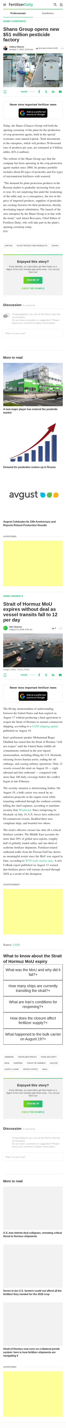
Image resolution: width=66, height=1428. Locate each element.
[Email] (60, 91)
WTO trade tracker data (39, 860)
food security (49, 1057)
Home (6, 21)
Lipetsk (8, 246)
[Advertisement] (33, 563)
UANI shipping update (45, 726)
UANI (16, 944)
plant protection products (32, 246)
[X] (46, 91)
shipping (18, 1063)
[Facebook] (39, 91)
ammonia (9, 1057)
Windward (25, 810)
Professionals (18, 13)
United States (30, 1069)
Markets (17, 596)
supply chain (11, 1069)
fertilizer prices (27, 1057)
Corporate (19, 21)
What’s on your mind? (15, 333)
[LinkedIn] (53, 91)
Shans (55, 246)
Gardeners (48, 13)
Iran (6, 1063)
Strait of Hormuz (36, 1063)
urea (45, 1069)
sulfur (54, 1063)
